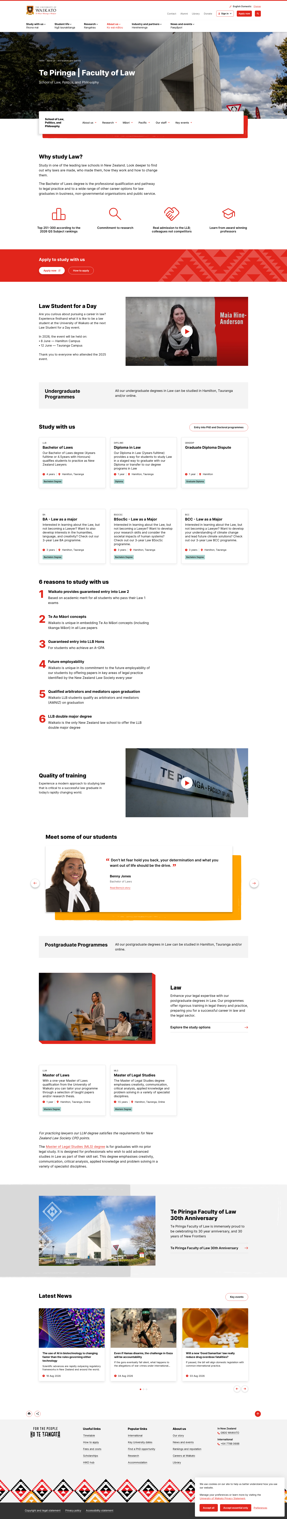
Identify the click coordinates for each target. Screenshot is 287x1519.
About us (51, 61)
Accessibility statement (99, 1510)
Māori (126, 122)
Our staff (161, 122)
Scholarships (90, 1455)
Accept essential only (235, 1507)
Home (42, 61)
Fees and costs (92, 1449)
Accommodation (137, 1462)
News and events (183, 1442)
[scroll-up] (258, 1414)
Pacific (143, 122)
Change (257, 6)
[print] (29, 1414)
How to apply (81, 270)
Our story (178, 1435)
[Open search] (258, 14)
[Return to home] (41, 10)
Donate (208, 13)
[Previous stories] (237, 1389)
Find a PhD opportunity (141, 1449)
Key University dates (140, 1442)
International (135, 1435)
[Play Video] (187, 331)
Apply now (244, 13)
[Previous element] (254, 883)
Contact (171, 13)
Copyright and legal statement (43, 1510)
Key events (182, 122)
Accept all (208, 1507)
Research (108, 122)
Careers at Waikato (184, 1455)
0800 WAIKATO (230, 1432)
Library (196, 13)
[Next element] (35, 883)
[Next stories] (245, 1389)
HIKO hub (88, 1462)
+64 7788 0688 (230, 1443)
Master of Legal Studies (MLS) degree (75, 1147)
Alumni (184, 13)
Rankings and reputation (187, 1449)
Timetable (89, 1435)
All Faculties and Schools (69, 61)
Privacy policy (73, 1510)
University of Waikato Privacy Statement (222, 1498)
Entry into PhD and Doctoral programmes (219, 427)
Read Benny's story (120, 887)
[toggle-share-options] (38, 1414)
